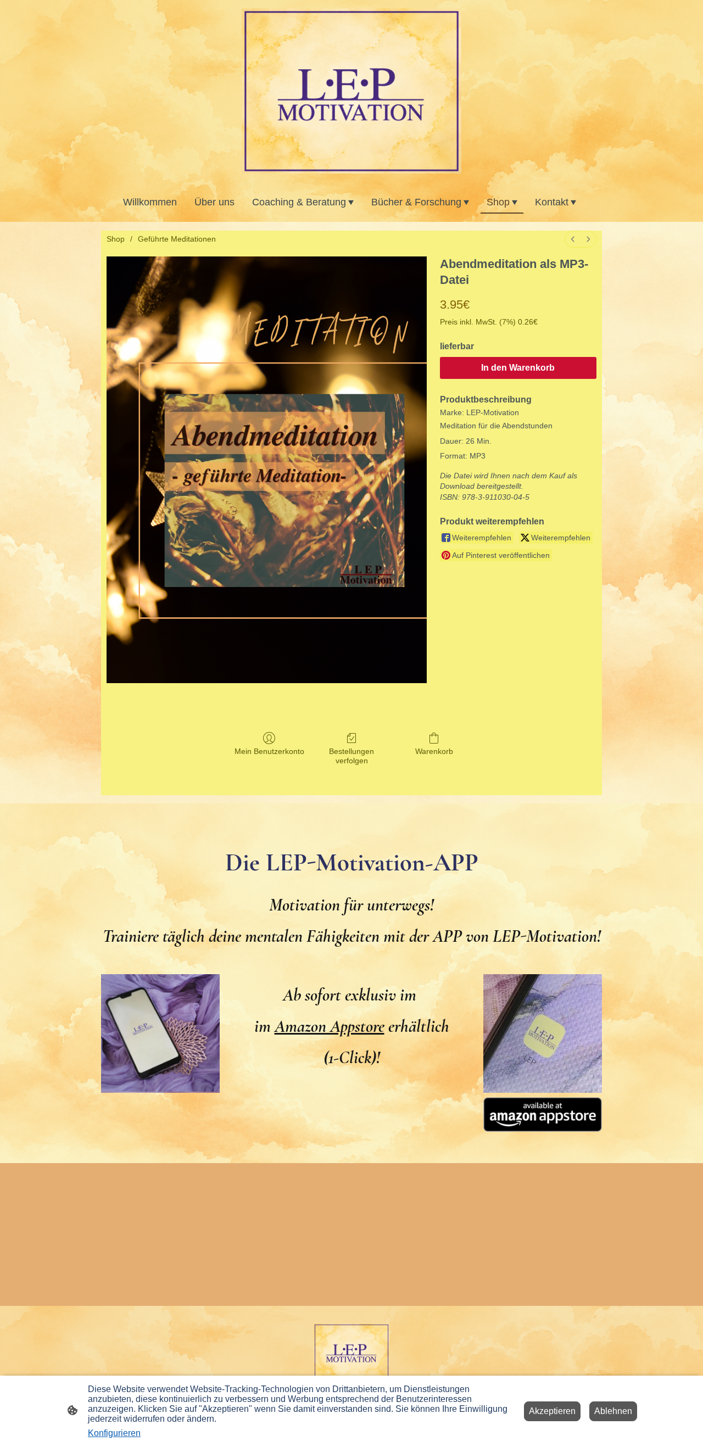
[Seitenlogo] (351, 91)
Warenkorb (434, 751)
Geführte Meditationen (177, 238)
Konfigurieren (114, 1433)
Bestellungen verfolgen (351, 756)
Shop (116, 238)
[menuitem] (573, 239)
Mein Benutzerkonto (269, 751)
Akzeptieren (552, 1411)
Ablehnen (613, 1411)
